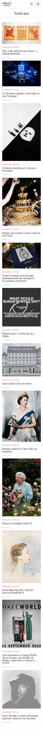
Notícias (15, 47)
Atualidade (6, 47)
